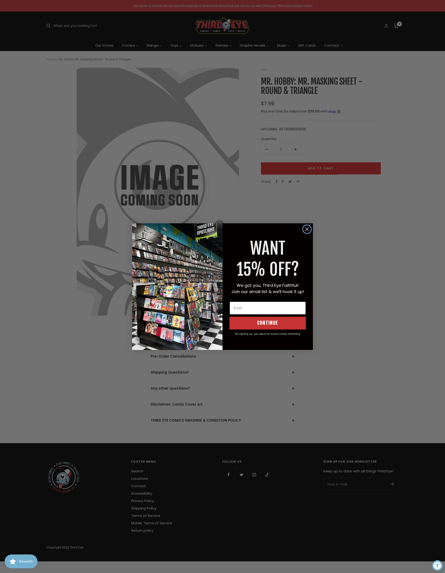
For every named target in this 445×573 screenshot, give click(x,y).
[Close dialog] (307, 229)
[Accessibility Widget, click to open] (437, 565)
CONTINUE (267, 323)
